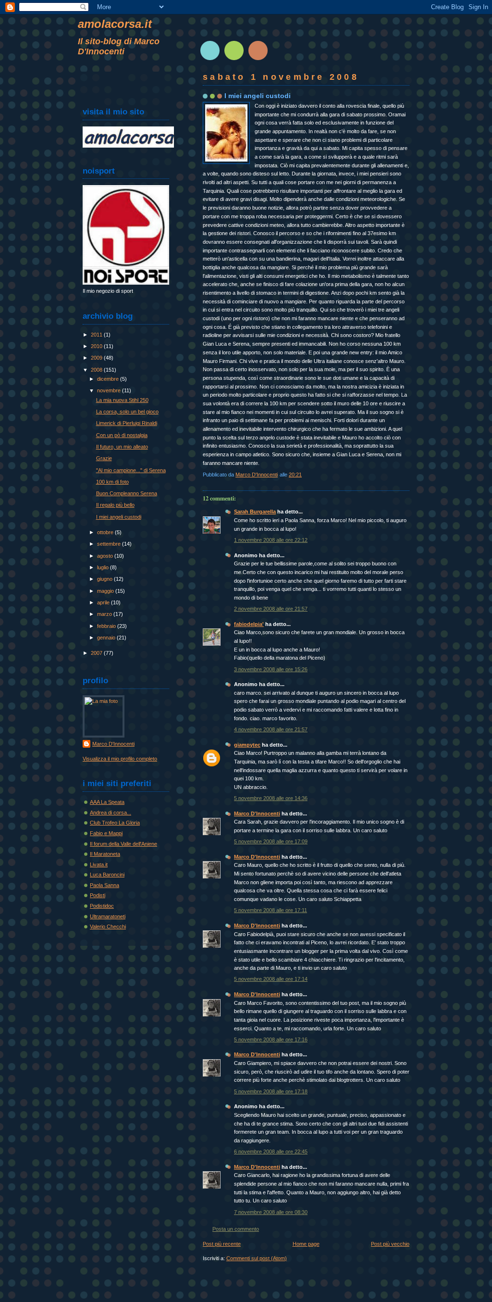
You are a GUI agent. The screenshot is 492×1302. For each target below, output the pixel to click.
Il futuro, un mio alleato (122, 447)
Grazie (104, 458)
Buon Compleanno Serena (126, 493)
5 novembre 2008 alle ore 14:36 (271, 798)
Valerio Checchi (108, 926)
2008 (97, 370)
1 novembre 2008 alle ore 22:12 (271, 540)
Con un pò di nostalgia (122, 435)
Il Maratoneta (105, 854)
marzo (105, 614)
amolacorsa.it (115, 23)
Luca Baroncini (107, 874)
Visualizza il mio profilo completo (120, 759)
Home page (306, 1244)
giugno (105, 579)
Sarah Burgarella (255, 511)
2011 (97, 335)
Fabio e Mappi (106, 833)
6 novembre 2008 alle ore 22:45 (271, 1151)
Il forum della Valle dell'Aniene (123, 844)
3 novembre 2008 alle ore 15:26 (271, 669)
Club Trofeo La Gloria (115, 823)
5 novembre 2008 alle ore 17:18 (271, 1091)
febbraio (107, 626)
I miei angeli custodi (118, 517)
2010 (97, 346)
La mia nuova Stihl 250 (122, 400)
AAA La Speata (107, 802)
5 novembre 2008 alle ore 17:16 (271, 1039)
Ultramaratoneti (107, 916)
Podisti (97, 895)
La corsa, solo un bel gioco (127, 411)
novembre (109, 390)
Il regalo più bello (115, 505)
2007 (97, 653)
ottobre (106, 532)
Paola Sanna (104, 885)
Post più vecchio (390, 1244)
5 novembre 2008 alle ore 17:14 (271, 979)
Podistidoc (102, 906)
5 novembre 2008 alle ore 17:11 (270, 910)
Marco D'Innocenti (257, 813)
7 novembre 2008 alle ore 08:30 (271, 1212)
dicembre (108, 379)
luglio (103, 567)
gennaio (107, 637)
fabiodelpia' (249, 624)
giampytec (247, 745)
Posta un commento (235, 1229)
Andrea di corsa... (110, 812)
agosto (105, 556)
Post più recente (222, 1244)
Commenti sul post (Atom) (256, 1258)
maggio (106, 591)
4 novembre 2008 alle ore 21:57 (271, 729)
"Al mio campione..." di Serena (131, 470)
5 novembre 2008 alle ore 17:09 (271, 841)
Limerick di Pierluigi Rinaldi (126, 423)
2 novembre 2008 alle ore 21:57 (271, 609)
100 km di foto (112, 482)
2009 (97, 358)
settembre (109, 544)
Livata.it (99, 864)
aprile (104, 602)
